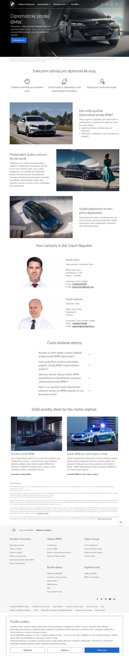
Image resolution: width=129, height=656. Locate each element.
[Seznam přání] (112, 4)
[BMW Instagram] (105, 599)
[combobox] (120, 522)
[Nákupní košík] (107, 4)
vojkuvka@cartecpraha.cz (83, 326)
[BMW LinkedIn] (114, 599)
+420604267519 (79, 284)
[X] (101, 599)
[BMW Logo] (12, 4)
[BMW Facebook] (97, 599)
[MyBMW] (102, 4)
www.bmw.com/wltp (42, 513)
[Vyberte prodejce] (117, 4)
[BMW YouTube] (109, 599)
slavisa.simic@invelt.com (83, 287)
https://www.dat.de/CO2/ (105, 519)
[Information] (45, 61)
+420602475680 (79, 323)
